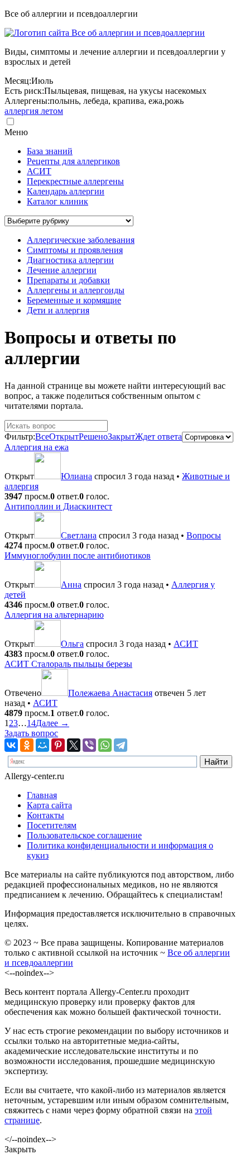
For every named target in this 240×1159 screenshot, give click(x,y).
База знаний (50, 151)
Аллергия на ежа (36, 447)
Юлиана (76, 476)
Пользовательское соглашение (84, 835)
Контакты (45, 815)
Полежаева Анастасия (110, 693)
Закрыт (121, 436)
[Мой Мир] (42, 745)
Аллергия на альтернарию (54, 614)
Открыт (64, 436)
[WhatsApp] (105, 745)
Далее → (52, 723)
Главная (42, 795)
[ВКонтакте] (11, 745)
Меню (16, 132)
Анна (71, 584)
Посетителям (51, 825)
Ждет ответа (158, 436)
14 (31, 723)
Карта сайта (49, 805)
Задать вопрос (31, 733)
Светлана (79, 535)
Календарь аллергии (65, 191)
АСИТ (39, 171)
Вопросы (203, 535)
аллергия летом (33, 111)
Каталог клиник (57, 201)
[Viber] (89, 745)
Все (42, 436)
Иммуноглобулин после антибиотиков (77, 555)
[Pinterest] (58, 745)
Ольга (72, 643)
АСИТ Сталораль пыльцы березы (68, 664)
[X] (73, 745)
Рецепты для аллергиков (73, 161)
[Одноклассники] (26, 745)
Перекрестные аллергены (75, 181)
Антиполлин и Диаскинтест (58, 506)
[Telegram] (120, 745)
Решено (93, 436)
